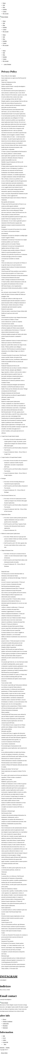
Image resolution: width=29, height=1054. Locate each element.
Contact (4, 11)
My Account (5, 13)
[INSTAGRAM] (0, 973)
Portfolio (5, 9)
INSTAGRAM (8, 976)
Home (4, 3)
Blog (4, 7)
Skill (4, 5)
